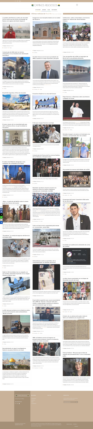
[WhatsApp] (1, 217)
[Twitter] (18, 1)
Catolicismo (38, 9)
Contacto (76, 426)
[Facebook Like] (1, 209)
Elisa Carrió (38, 210)
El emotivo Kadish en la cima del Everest (44, 93)
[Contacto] (19, 403)
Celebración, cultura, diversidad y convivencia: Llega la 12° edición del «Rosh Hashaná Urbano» (76, 19)
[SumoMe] (1, 222)
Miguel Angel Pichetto (51, 209)
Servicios (75, 424)
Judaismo (44, 9)
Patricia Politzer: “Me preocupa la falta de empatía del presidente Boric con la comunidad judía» (76, 354)
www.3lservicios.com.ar (19, 424)
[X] (1, 214)
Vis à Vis (49, 14)
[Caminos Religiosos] (46, 5)
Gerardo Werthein (10, 186)
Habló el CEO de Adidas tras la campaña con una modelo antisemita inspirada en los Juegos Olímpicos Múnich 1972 (16, 273)
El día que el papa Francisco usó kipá (43, 123)
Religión (4, 45)
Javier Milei (27, 185)
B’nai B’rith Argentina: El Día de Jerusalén (14, 93)
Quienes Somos (69, 424)
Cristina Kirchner (41, 215)
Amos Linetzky (44, 327)
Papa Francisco (77, 122)
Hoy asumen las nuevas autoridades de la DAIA (76, 169)
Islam (49, 9)
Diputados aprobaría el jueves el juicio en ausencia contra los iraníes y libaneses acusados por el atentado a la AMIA (44, 189)
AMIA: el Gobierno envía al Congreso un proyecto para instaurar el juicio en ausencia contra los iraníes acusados (45, 339)
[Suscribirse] (77, 402)
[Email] (1, 220)
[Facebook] (15, 1)
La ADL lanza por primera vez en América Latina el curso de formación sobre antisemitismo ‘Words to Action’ (16, 312)
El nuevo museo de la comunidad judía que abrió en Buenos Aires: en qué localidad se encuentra (14, 126)
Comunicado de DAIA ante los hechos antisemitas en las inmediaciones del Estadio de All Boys (15, 53)
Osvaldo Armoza (48, 84)
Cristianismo (54, 9)
